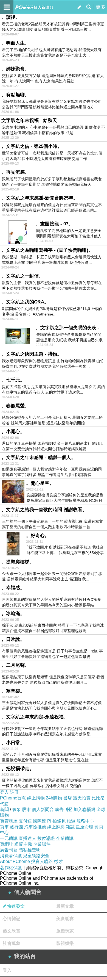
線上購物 (36, 798)
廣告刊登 (63, 809)
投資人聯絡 (42, 861)
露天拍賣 (82, 798)
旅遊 (71, 821)
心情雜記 (11, 918)
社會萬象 (11, 943)
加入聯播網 (84, 809)
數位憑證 (46, 838)
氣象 (16, 809)
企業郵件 (41, 844)
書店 (67, 798)
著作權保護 (11, 867)
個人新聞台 (43, 809)
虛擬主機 (23, 844)
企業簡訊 (65, 838)
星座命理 (84, 826)
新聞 (4, 809)
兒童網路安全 (36, 855)
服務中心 (85, 821)
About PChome (15, 861)
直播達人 (27, 838)
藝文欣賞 (11, 931)
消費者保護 (11, 855)
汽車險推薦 (35, 826)
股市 (26, 809)
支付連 (25, 821)
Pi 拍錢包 (56, 821)
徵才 (58, 861)
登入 (4, 792)
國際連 (39, 821)
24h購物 (54, 798)
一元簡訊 (9, 838)
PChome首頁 (13, 798)
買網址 (6, 844)
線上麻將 (56, 826)
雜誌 (70, 826)
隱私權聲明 (30, 850)
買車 (4, 826)
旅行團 (16, 826)
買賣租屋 (9, 821)
